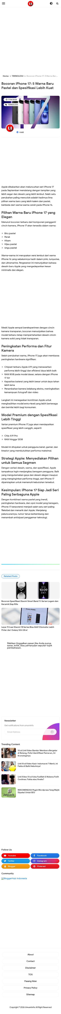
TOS (30, 974)
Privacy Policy (30, 988)
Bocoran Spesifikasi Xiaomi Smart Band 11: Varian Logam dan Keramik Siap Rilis (29, 602)
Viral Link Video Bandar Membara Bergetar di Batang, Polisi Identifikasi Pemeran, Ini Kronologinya (37, 753)
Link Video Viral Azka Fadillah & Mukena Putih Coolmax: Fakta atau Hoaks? (38, 778)
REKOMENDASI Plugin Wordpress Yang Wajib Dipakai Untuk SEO (38, 791)
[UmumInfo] (30, 3)
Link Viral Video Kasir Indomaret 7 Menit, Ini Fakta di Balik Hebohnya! (38, 764)
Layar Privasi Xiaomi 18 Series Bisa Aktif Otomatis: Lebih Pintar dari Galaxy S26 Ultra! (27, 628)
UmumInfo (30, 1007)
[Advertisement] (30, 40)
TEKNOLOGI (13, 105)
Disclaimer (30, 968)
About (31, 954)
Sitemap (30, 994)
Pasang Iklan (30, 981)
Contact (31, 961)
